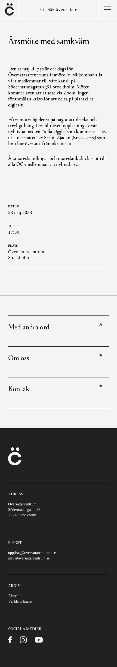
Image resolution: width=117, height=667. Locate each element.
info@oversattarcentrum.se (29, 558)
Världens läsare (20, 601)
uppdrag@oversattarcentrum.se (32, 553)
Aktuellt (14, 596)
